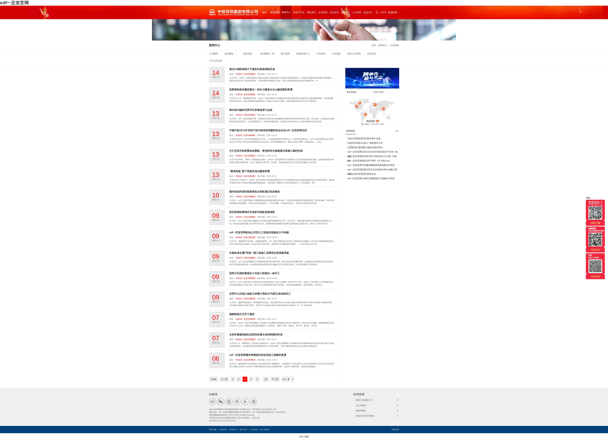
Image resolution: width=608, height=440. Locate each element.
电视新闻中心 (303, 53)
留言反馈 (243, 429)
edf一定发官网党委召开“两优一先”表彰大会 (368, 160)
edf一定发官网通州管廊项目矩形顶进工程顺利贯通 (257, 355)
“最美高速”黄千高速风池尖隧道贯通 (249, 171)
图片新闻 (285, 53)
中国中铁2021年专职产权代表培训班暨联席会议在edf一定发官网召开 (268, 130)
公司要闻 (213, 53)
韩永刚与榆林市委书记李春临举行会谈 (250, 110)
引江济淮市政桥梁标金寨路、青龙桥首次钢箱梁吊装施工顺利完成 (266, 150)
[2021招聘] (372, 69)
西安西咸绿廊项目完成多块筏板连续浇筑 (252, 212)
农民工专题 (378, 92)
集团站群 (392, 12)
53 (266, 379)
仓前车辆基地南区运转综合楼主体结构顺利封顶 (255, 334)
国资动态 (371, 53)
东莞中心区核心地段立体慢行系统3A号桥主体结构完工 (260, 293)
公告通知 (336, 53)
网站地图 (213, 429)
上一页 (224, 379)
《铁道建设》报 (266, 53)
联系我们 (233, 429)
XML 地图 (304, 436)
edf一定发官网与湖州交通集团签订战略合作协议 (371, 178)
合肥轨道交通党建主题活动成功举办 (365, 147)
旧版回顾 (395, 429)
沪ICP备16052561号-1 (218, 415)
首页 (373, 45)
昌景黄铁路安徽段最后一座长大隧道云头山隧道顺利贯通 (261, 89)
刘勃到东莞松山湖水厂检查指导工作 (365, 143)
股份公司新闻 (354, 53)
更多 (397, 131)
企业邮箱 (253, 429)
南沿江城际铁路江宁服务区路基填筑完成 (252, 69)
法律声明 (223, 429)
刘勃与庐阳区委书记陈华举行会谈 (364, 138)
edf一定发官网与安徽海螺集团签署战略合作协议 (371, 165)
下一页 (275, 379)
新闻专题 (247, 53)
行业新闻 (394, 45)
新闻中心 (383, 45)
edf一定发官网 (14, 2)
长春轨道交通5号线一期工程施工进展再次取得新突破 (259, 252)
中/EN (383, 12)
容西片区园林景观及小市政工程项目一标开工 (254, 273)
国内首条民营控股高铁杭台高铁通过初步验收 (254, 191)
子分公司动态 (215, 61)
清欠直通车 (264, 429)
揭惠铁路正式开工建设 (242, 314)
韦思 (281, 429)
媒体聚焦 (229, 53)
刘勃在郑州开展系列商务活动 (361, 174)
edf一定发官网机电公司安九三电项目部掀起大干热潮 (259, 232)
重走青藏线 (351, 92)
